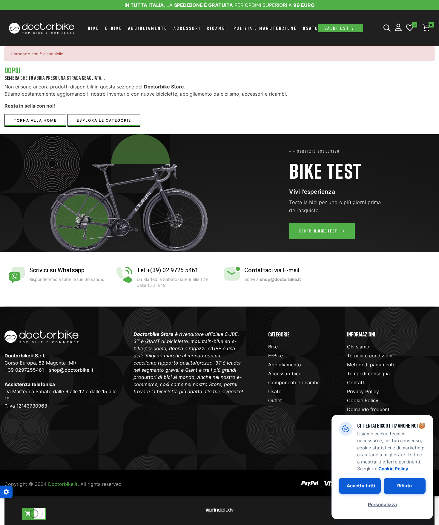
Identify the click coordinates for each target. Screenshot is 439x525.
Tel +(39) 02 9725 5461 (167, 270)
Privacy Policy (363, 391)
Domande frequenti (369, 409)
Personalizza (382, 504)
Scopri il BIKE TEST (318, 230)
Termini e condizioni (369, 356)
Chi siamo (358, 347)
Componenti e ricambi (293, 382)
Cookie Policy (362, 400)
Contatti (356, 382)
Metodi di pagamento (371, 365)
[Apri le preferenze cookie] (6, 492)
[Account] (398, 28)
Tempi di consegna (368, 373)
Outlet (275, 400)
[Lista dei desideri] (410, 28)
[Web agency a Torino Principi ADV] (219, 509)
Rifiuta (404, 486)
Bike (273, 347)
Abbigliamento (284, 365)
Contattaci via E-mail (271, 270)
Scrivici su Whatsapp (57, 270)
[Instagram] (31, 425)
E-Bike (275, 356)
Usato (275, 391)
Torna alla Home (35, 120)
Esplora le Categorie (104, 120)
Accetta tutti (361, 486)
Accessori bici (284, 373)
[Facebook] (11, 425)
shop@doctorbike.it (71, 370)
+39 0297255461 (24, 370)
